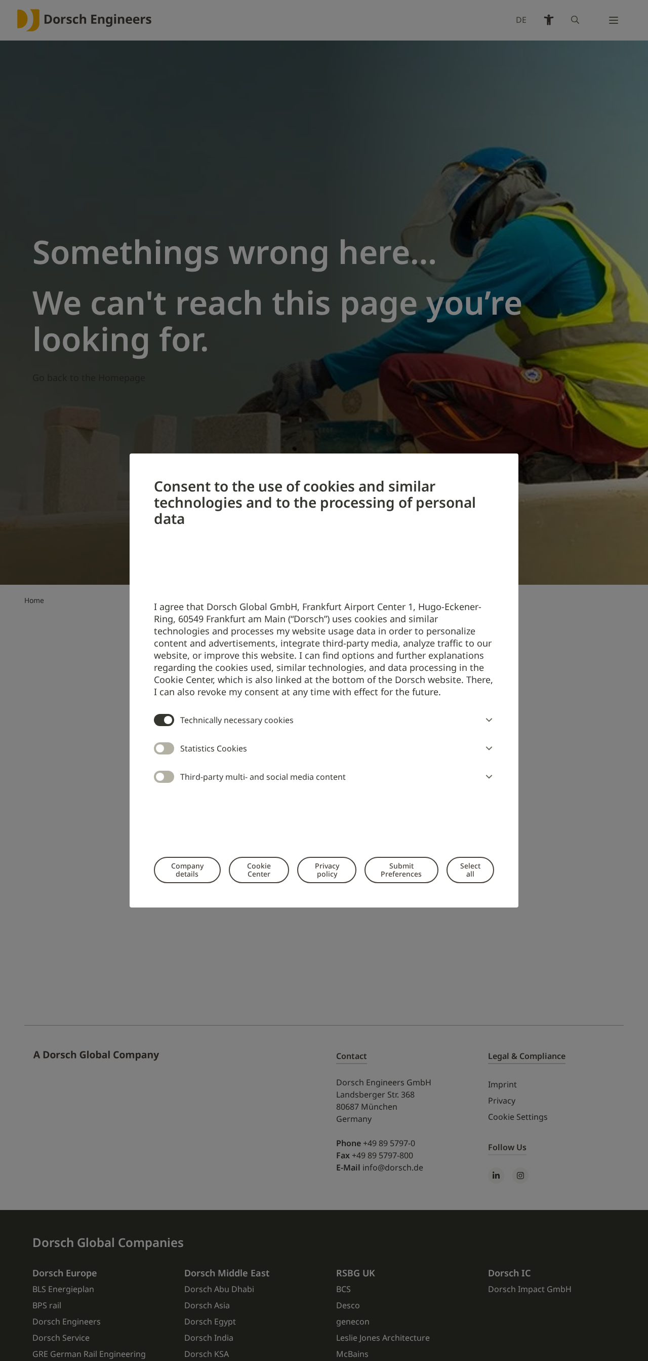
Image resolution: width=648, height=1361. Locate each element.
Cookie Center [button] (259, 870)
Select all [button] (470, 870)
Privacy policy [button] (327, 870)
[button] (487, 720)
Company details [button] (187, 870)
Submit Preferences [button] (401, 870)
